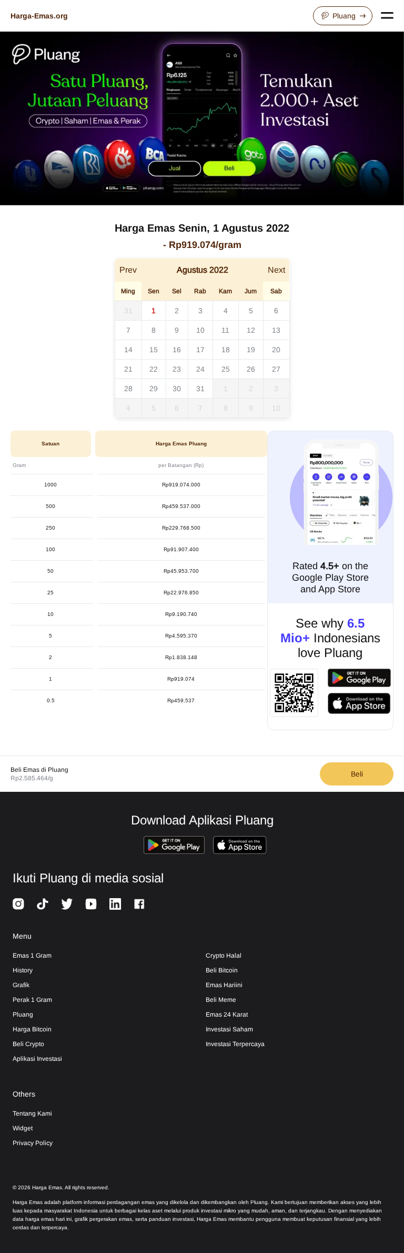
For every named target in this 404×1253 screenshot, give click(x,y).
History (23, 970)
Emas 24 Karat (227, 1014)
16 (177, 349)
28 (128, 388)
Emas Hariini (224, 985)
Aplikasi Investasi (37, 1058)
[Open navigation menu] (387, 15)
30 (177, 388)
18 (225, 349)
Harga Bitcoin (32, 1029)
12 (251, 330)
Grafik (21, 985)
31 (128, 310)
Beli (357, 774)
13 (276, 330)
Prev (128, 269)
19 (251, 349)
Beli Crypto (28, 1044)
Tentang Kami (32, 1113)
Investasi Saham (229, 1029)
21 (128, 369)
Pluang (344, 16)
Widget (23, 1128)
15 (153, 349)
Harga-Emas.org (39, 16)
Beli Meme (221, 999)
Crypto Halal (223, 955)
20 (276, 349)
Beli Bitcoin (222, 970)
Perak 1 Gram (32, 999)
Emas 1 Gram (32, 955)
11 (225, 330)
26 (251, 369)
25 (225, 369)
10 (200, 330)
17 (200, 349)
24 (200, 369)
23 (177, 369)
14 (128, 349)
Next (276, 269)
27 (276, 369)
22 (153, 369)
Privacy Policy (33, 1143)
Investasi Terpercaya (235, 1044)
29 (153, 388)
